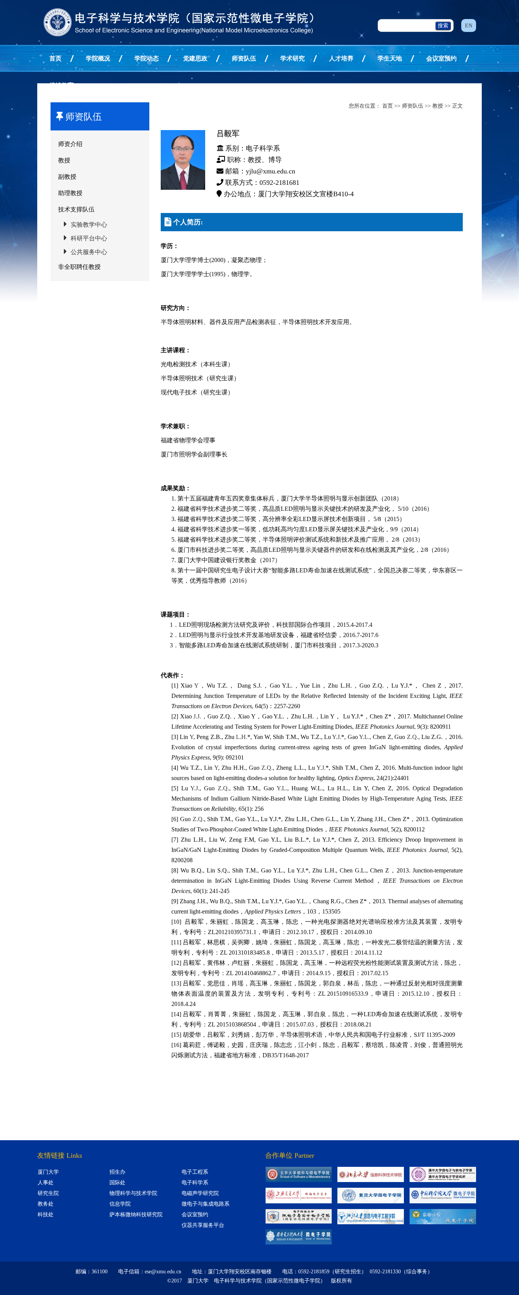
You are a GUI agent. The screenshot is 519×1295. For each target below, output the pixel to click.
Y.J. (336, 737)
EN (468, 26)
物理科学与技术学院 (133, 1193)
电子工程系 (195, 1172)
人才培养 (341, 58)
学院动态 (146, 58)
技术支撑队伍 (76, 209)
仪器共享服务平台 (203, 1225)
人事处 (46, 1182)
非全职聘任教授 (79, 267)
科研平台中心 (89, 238)
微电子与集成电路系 (205, 1204)
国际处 (117, 1182)
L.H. (241, 737)
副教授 (67, 176)
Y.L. (364, 737)
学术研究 (292, 58)
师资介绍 (70, 144)
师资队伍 (244, 58)
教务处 (46, 1204)
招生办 (117, 1172)
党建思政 (195, 58)
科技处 (46, 1214)
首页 (55, 58)
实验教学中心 (89, 224)
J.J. (197, 716)
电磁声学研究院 (200, 1193)
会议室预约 (441, 58)
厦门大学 (48, 1172)
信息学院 (120, 1204)
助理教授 (70, 193)
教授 (64, 160)
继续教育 (61, 85)
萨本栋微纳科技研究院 (136, 1214)
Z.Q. (412, 737)
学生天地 (390, 58)
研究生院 (48, 1193)
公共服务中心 (89, 252)
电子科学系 (195, 1182)
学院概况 (98, 58)
